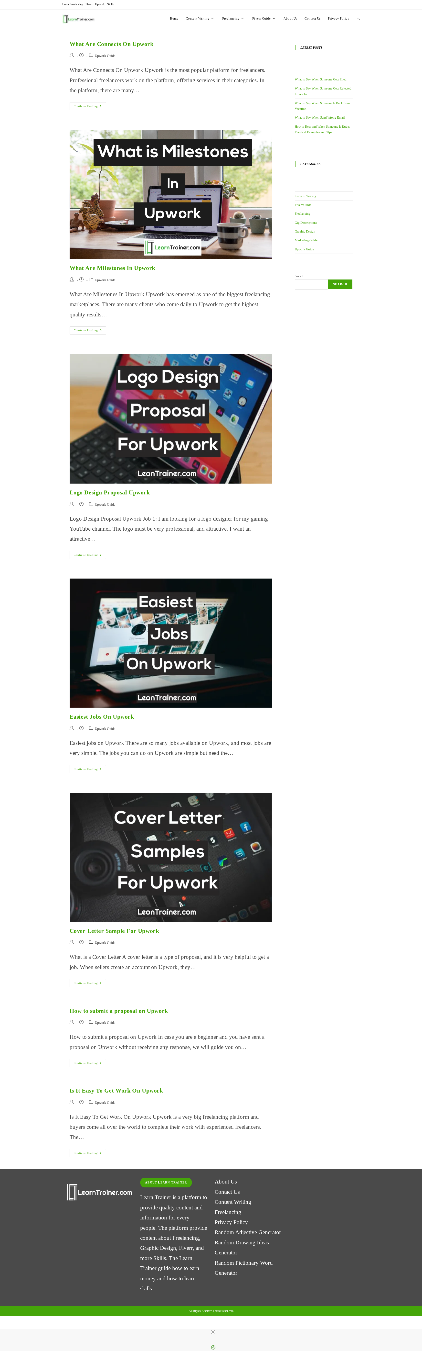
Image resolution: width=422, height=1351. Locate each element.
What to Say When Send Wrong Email (320, 117)
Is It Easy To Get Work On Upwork (116, 1090)
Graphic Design (305, 231)
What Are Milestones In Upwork (112, 268)
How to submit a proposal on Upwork (119, 1011)
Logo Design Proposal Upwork (110, 492)
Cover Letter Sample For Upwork (114, 931)
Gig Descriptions (306, 222)
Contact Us (227, 1192)
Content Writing (305, 196)
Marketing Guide (306, 240)
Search (299, 276)
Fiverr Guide (303, 205)
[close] (213, 1332)
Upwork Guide (105, 56)
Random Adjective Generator (248, 1232)
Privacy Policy (231, 1222)
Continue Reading (90, 107)
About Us (226, 1182)
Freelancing (302, 213)
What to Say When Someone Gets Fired (321, 79)
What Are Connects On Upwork (112, 44)
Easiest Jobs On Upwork (102, 717)
